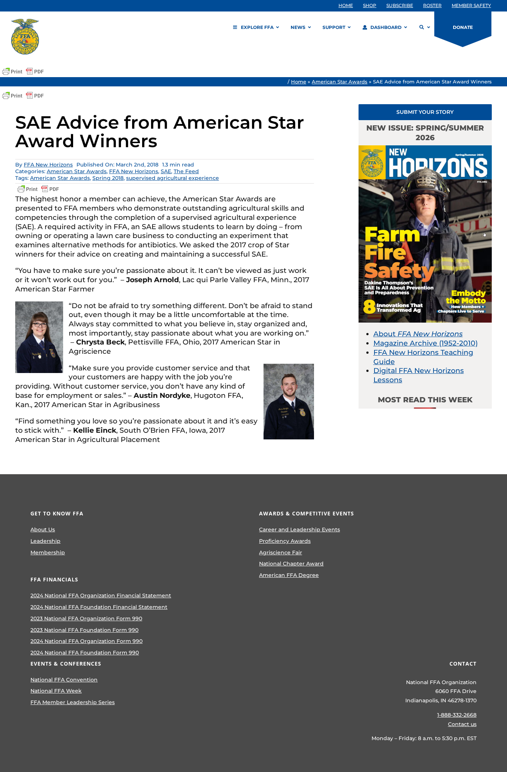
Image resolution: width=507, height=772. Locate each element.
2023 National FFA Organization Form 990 (86, 618)
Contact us (462, 724)
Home (298, 82)
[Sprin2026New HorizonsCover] (425, 149)
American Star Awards (339, 82)
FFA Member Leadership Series (72, 702)
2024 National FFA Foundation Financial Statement (98, 607)
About (418, 334)
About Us (42, 529)
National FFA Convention (64, 679)
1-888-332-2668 (457, 715)
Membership (47, 552)
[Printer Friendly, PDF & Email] (23, 71)
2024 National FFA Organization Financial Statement (100, 595)
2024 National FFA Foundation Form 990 (84, 652)
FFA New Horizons (48, 164)
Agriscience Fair (280, 552)
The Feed (186, 171)
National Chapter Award (291, 563)
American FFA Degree (289, 575)
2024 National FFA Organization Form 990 (86, 641)
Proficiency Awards (285, 541)
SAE (166, 171)
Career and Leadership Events (299, 529)
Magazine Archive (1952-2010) (425, 343)
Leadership (45, 541)
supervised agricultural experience (172, 178)
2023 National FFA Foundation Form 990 (84, 630)
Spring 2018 (108, 178)
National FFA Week (56, 690)
